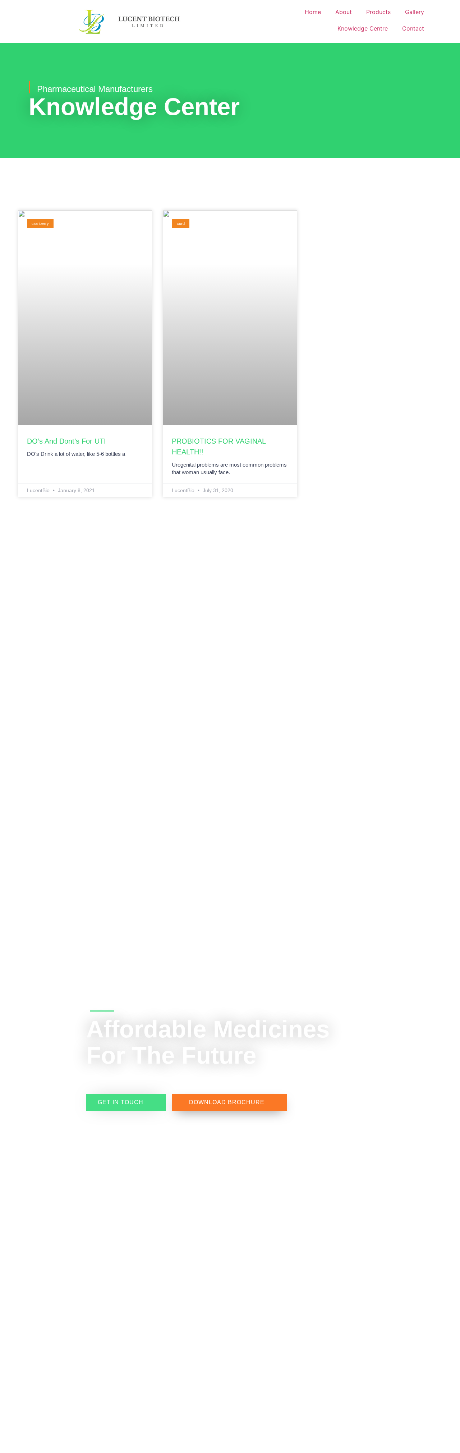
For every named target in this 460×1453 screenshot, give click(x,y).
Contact (413, 28)
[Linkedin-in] (52, 1045)
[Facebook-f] (52, 1019)
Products (378, 11)
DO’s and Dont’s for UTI (66, 441)
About (343, 11)
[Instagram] (52, 1032)
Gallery (414, 11)
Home (313, 11)
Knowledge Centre (362, 28)
